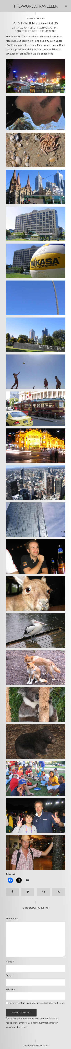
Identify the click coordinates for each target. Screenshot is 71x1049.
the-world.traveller (35, 6)
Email (9, 975)
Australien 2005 (36, 18)
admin (52, 27)
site (45, 1045)
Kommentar (12, 918)
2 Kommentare (48, 31)
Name (10, 962)
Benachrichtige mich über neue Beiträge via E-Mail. (37, 1003)
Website (10, 989)
